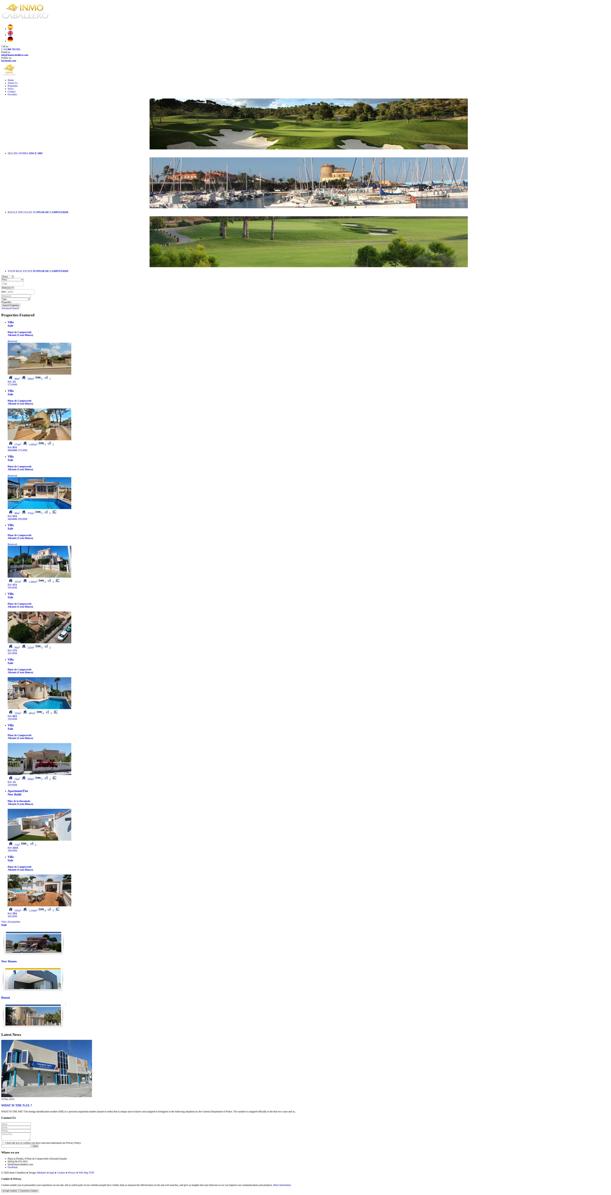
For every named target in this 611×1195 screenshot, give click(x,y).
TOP (91, 1172)
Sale (4, 925)
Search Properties (11, 305)
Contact (11, 91)
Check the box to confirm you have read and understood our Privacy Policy (42, 1143)
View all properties (10, 921)
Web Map (83, 1172)
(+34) (10, 49)
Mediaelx (41, 1172)
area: (3, 291)
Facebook (13, 1167)
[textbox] (13, 283)
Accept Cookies (10, 1191)
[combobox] (12, 283)
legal (51, 1172)
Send (35, 1146)
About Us (13, 83)
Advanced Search (10, 308)
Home (11, 80)
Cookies (61, 1172)
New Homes (9, 961)
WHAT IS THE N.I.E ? (16, 1105)
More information (282, 1185)
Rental (5, 997)
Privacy (72, 1172)
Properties (13, 85)
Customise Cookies (29, 1191)
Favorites (12, 94)
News (11, 88)
